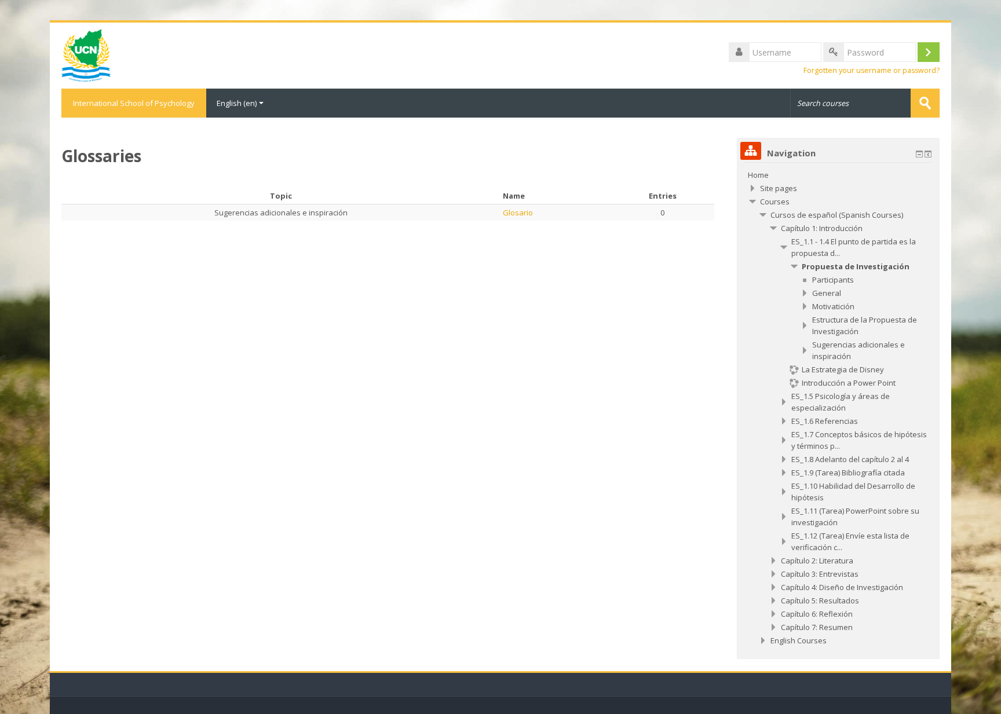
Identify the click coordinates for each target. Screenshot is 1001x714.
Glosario (518, 212)
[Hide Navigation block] (919, 154)
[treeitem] (838, 175)
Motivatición (833, 306)
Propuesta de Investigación (855, 266)
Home (758, 175)
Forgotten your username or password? (871, 70)
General (826, 293)
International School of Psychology (134, 103)
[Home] (86, 54)
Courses (775, 201)
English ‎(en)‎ (237, 103)
